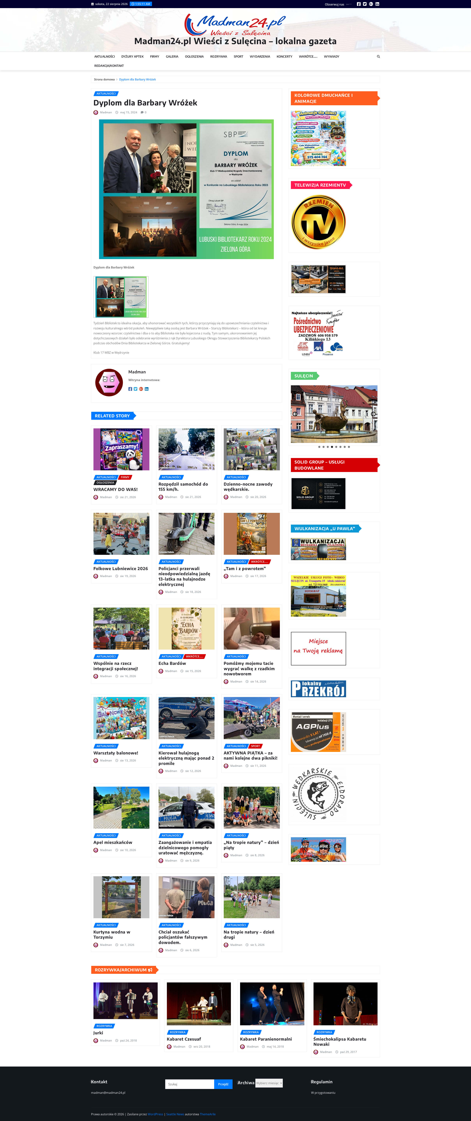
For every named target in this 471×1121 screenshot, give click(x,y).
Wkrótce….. (308, 56)
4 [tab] (332, 447)
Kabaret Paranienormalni (266, 1039)
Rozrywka (218, 56)
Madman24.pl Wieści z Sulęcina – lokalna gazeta (235, 41)
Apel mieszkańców (112, 842)
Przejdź (223, 1084)
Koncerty (284, 56)
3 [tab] (328, 447)
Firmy (154, 56)
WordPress (155, 1114)
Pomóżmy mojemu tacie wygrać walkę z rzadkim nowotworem (249, 668)
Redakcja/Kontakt (109, 66)
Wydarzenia (260, 56)
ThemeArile (208, 1114)
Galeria (172, 56)
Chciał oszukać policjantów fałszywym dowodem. (183, 937)
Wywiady (331, 56)
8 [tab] (349, 447)
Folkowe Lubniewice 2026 (120, 568)
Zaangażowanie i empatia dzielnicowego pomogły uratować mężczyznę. (185, 847)
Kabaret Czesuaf (184, 1039)
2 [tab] (324, 447)
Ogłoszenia (194, 56)
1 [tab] (319, 447)
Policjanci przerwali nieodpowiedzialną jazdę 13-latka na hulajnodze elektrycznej (184, 576)
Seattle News (175, 1114)
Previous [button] (295, 414)
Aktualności (104, 56)
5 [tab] (336, 447)
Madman (106, 112)
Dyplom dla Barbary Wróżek (137, 79)
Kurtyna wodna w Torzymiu (111, 934)
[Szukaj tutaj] (378, 56)
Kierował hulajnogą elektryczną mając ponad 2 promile (186, 758)
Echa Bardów (172, 663)
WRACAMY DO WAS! (115, 489)
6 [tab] (340, 447)
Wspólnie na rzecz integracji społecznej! (115, 666)
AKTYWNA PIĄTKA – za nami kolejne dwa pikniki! (251, 755)
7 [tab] (345, 447)
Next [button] (373, 414)
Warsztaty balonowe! (115, 752)
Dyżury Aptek (132, 56)
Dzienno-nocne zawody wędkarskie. (248, 486)
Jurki (98, 1032)
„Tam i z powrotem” (245, 568)
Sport (238, 56)
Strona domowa (104, 79)
